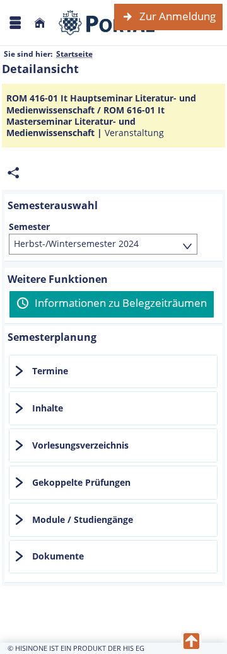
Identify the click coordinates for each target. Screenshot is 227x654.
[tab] (113, 371)
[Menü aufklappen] (15, 23)
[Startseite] (39, 23)
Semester (29, 226)
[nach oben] (191, 641)
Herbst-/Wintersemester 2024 (76, 244)
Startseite (74, 54)
